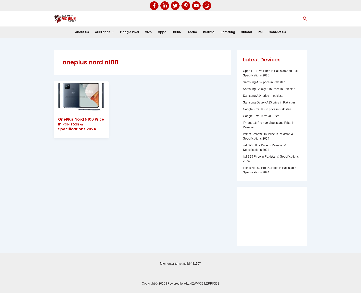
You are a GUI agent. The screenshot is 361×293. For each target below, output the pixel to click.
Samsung (228, 32)
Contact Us (277, 32)
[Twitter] (175, 5)
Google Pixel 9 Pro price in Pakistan (267, 109)
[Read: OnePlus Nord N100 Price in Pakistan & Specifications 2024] (81, 96)
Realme (209, 32)
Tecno (192, 32)
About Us (82, 32)
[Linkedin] (164, 5)
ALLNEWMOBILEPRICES (201, 283)
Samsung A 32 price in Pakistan (264, 82)
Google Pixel (129, 32)
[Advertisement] (272, 216)
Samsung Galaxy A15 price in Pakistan (269, 102)
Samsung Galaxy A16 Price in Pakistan (269, 89)
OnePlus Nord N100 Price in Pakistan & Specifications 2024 (81, 124)
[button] (305, 19)
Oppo (162, 32)
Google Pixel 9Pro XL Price (261, 116)
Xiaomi (246, 32)
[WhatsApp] (206, 5)
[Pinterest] (185, 5)
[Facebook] (154, 5)
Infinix (176, 32)
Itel (260, 32)
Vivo (148, 32)
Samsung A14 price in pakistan (263, 95)
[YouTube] (196, 5)
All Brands (102, 32)
